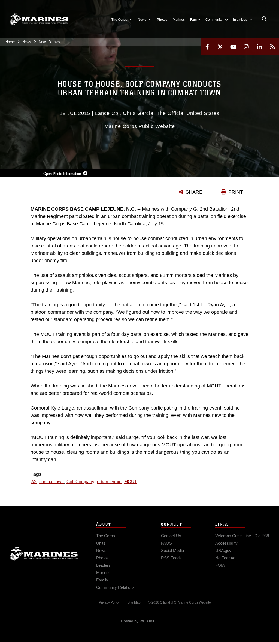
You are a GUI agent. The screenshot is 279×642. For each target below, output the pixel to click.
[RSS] (272, 46)
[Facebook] (207, 46)
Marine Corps (44, 553)
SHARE (194, 192)
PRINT (235, 192)
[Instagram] (246, 46)
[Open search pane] (264, 19)
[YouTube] (233, 46)
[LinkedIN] (259, 46)
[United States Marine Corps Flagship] (39, 19)
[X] (220, 46)
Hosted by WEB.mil (137, 621)
